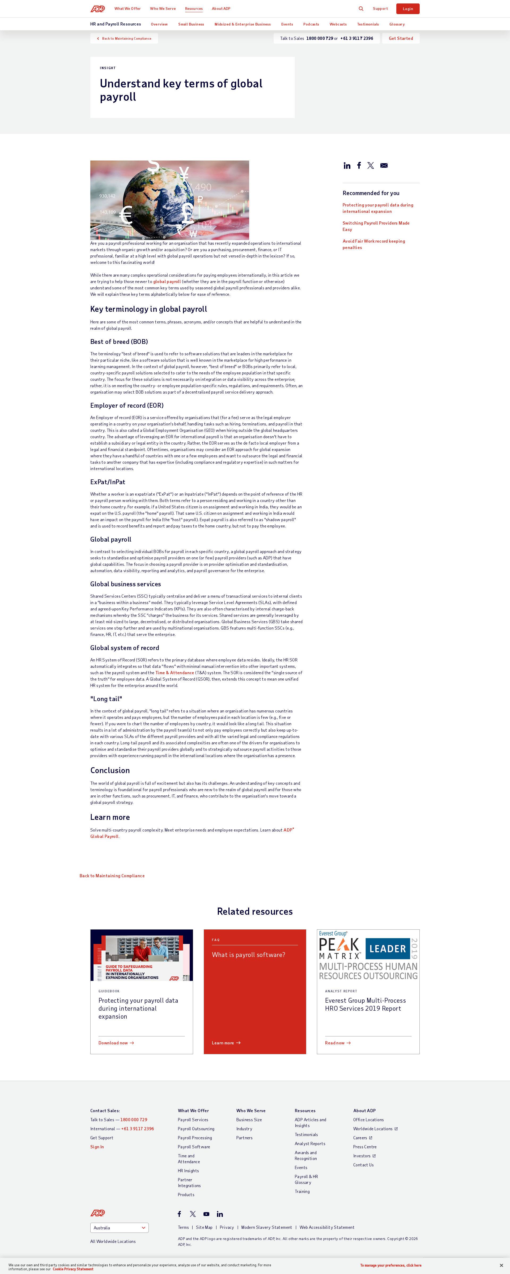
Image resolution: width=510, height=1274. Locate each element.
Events (287, 24)
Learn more (223, 1042)
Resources (194, 8)
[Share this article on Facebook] (358, 165)
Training (302, 1191)
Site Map (204, 1227)
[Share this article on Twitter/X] (370, 165)
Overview (159, 24)
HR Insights (188, 1170)
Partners (244, 1137)
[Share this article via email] (384, 165)
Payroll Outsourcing (196, 1128)
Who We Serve (163, 8)
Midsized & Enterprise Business (243, 24)
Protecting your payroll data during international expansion (378, 208)
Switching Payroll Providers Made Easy (376, 226)
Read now (335, 1042)
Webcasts (338, 24)
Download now (113, 1042)
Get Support (101, 1137)
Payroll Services (193, 1119)
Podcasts (311, 24)
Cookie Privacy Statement (73, 1269)
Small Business (191, 24)
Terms (183, 1227)
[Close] (501, 1265)
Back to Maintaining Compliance (126, 38)
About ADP (221, 8)
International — (122, 1128)
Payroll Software (194, 1146)
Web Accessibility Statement (327, 1227)
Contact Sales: (105, 1110)
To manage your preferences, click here (391, 1265)
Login (408, 8)
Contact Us (363, 1164)
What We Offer (127, 8)
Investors (362, 1155)
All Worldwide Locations (113, 1241)
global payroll (167, 281)
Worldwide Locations (373, 1128)
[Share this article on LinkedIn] (347, 165)
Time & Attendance (174, 672)
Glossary (397, 24)
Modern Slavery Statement (266, 1227)
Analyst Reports (310, 1143)
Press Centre (365, 1146)
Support (380, 8)
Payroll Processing (195, 1137)
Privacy (227, 1227)
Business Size (249, 1119)
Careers (360, 1137)
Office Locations (368, 1119)
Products (186, 1194)
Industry (244, 1128)
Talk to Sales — (118, 1119)
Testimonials (368, 24)
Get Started (401, 38)
